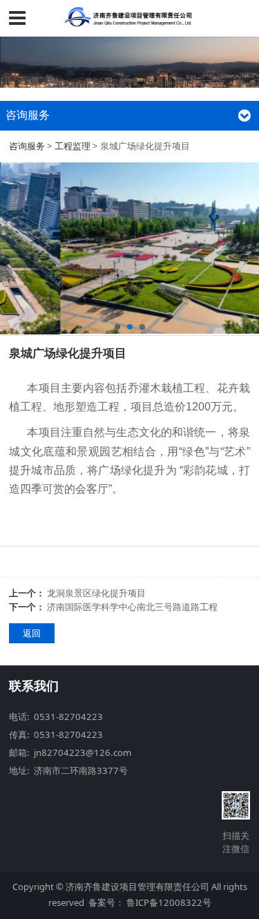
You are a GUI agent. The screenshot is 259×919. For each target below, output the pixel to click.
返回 (32, 633)
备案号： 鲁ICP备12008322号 (149, 902)
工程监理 (72, 146)
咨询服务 (27, 146)
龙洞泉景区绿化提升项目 (96, 593)
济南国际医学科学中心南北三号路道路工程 (132, 606)
